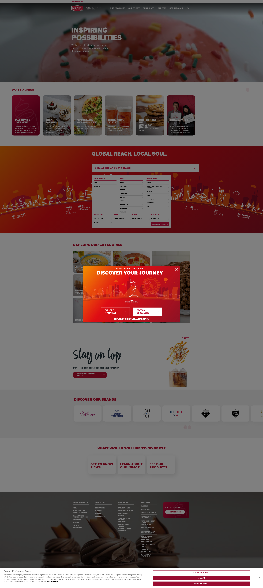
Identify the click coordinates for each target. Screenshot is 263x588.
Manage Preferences (201, 572)
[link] (131, 319)
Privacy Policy (52, 581)
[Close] (259, 577)
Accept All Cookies (201, 583)
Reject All (201, 578)
